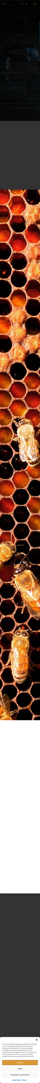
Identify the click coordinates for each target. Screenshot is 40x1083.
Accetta (20, 1062)
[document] (20, 541)
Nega (20, 1069)
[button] (37, 1040)
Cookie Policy (16, 1080)
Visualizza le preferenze (20, 1075)
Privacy (24, 1080)
